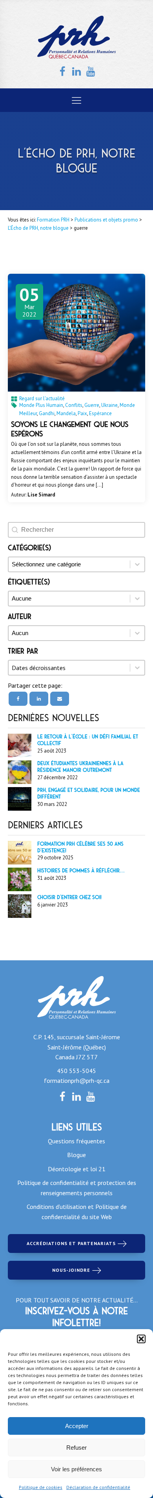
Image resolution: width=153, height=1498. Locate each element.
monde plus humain (41, 405)
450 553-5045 (76, 1071)
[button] (141, 1339)
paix (82, 413)
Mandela (66, 413)
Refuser (76, 1447)
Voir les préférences (76, 1469)
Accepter (76, 1426)
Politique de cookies (40, 1487)
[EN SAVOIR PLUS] (76, 333)
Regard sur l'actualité (42, 398)
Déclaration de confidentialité (98, 1487)
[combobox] (69, 668)
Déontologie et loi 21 (77, 1169)
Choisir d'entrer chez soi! (69, 897)
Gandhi (47, 413)
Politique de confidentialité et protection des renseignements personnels (76, 1188)
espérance (100, 413)
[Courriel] (59, 699)
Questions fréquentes (76, 1141)
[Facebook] (18, 699)
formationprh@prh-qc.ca (76, 1080)
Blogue (76, 1155)
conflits (73, 405)
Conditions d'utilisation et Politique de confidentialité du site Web (77, 1212)
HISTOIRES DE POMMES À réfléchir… (80, 871)
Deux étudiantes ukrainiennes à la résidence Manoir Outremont (80, 766)
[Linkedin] (38, 699)
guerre (91, 405)
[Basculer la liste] (137, 668)
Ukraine (109, 405)
